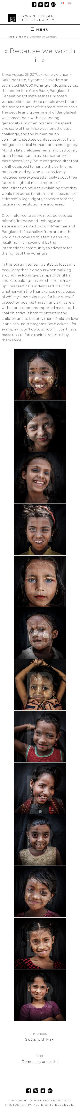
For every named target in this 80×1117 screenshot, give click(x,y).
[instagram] (40, 4)
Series (22, 37)
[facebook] (34, 4)
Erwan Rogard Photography (38, 18)
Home (11, 37)
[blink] (53, 4)
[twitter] (46, 4)
